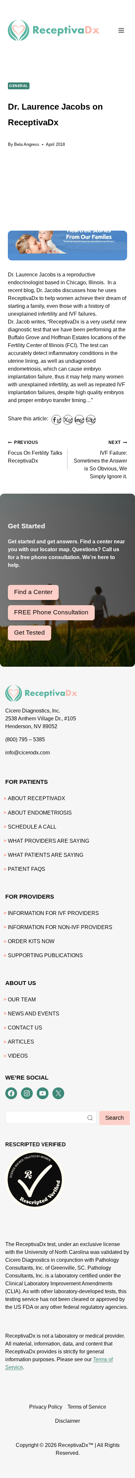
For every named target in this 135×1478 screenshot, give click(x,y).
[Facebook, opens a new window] (56, 420)
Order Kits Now (31, 941)
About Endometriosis (40, 813)
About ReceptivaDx (36, 798)
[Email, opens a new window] (91, 420)
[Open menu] (121, 30)
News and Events (33, 1013)
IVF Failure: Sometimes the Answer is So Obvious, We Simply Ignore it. (100, 459)
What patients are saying (45, 855)
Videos (18, 1056)
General (18, 86)
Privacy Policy (45, 1407)
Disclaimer (67, 1421)
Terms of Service (87, 1407)
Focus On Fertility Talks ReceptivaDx (35, 452)
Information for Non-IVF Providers (60, 927)
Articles (21, 1042)
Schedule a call (32, 827)
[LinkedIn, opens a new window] (79, 420)
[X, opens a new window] (68, 420)
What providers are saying (48, 841)
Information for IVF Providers (53, 913)
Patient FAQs (26, 869)
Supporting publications (45, 955)
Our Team (22, 999)
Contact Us (25, 1027)
